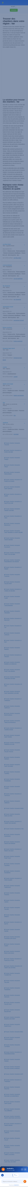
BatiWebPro (16, 1185)
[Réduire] (22, 1151)
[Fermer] (25, 1151)
